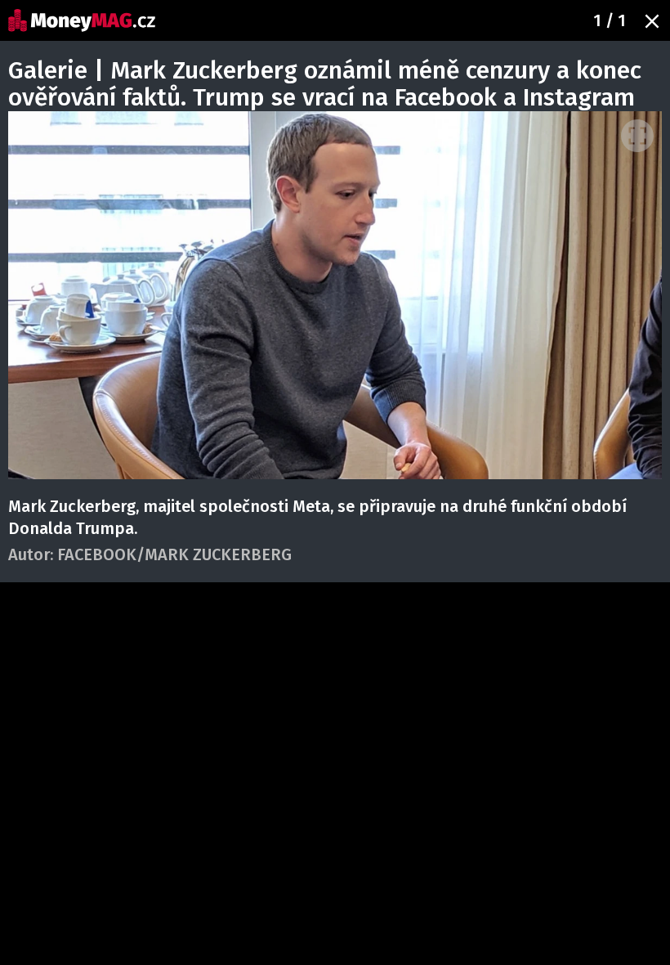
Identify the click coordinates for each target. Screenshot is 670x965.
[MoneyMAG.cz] (81, 20)
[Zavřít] (652, 21)
